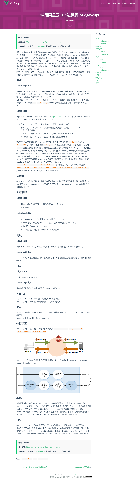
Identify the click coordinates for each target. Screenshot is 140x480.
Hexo (76, 475)
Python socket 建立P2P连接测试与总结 (31, 467)
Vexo (83, 475)
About (132, 3)
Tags (108, 3)
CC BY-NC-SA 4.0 (39, 46)
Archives (125, 3)
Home (102, 3)
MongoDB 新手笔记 (83, 467)
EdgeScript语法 (57, 117)
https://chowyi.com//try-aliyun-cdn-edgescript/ (43, 42)
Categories (116, 3)
